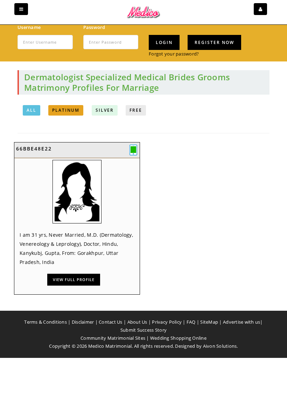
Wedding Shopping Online (178, 338)
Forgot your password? (174, 54)
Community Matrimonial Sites (112, 338)
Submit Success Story (143, 330)
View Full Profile (73, 279)
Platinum (65, 110)
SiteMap (209, 322)
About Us (137, 322)
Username (29, 27)
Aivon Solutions (220, 346)
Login (164, 42)
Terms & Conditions (45, 322)
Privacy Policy (167, 322)
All (31, 110)
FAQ (191, 322)
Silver (105, 110)
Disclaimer (83, 322)
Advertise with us (241, 322)
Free (136, 110)
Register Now (214, 42)
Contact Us (110, 322)
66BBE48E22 (34, 148)
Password (94, 27)
